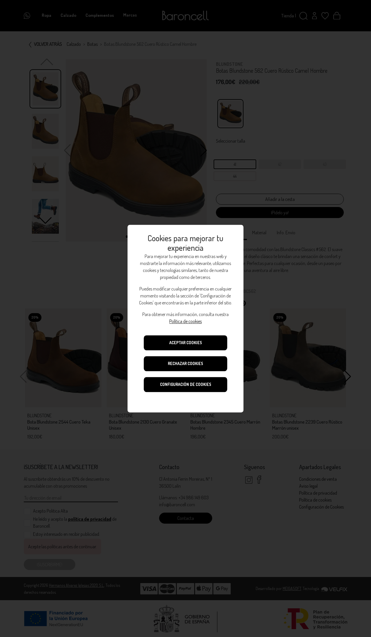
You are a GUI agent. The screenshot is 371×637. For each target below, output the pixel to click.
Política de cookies (185, 321)
